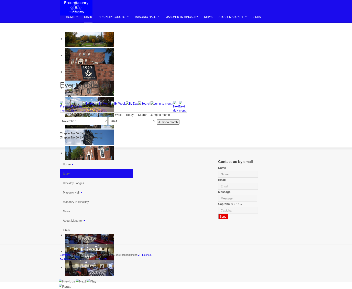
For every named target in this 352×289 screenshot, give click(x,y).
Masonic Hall (146, 17)
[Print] (69, 93)
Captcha (224, 204)
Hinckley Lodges (112, 17)
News (208, 17)
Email (222, 180)
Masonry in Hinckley (181, 17)
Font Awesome (68, 259)
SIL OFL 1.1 (105, 259)
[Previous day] (76, 106)
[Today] (132, 103)
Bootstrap (65, 254)
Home (70, 17)
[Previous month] (65, 106)
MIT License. (145, 254)
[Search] (144, 103)
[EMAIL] (69, 97)
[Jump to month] (162, 103)
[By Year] (89, 103)
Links (257, 17)
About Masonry (231, 17)
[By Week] (118, 103)
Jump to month (168, 122)
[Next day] (176, 106)
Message (224, 192)
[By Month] (103, 103)
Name (222, 168)
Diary (88, 17)
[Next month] (183, 106)
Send (223, 216)
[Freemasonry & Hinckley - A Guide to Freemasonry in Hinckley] (76, 5)
